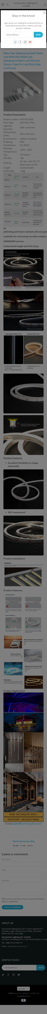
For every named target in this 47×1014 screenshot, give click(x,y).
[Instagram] (25, 42)
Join (38, 34)
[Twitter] (15, 42)
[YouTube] (30, 42)
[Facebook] (20, 42)
